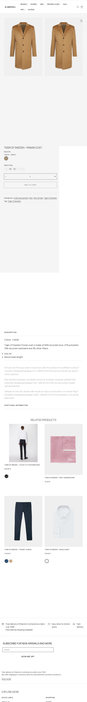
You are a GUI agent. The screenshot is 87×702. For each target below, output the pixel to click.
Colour (6, 154)
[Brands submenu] (27, 4)
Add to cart (30, 185)
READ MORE (6, 679)
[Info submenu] (24, 9)
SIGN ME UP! (28, 656)
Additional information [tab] (16, 405)
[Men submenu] (44, 4)
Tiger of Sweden (50, 198)
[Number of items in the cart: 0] (82, 6)
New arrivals (38, 198)
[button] (81, 21)
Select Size (8, 165)
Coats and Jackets (21, 198)
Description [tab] (10, 332)
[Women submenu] (37, 4)
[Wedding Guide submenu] (60, 4)
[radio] (6, 158)
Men (31, 198)
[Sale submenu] (67, 4)
